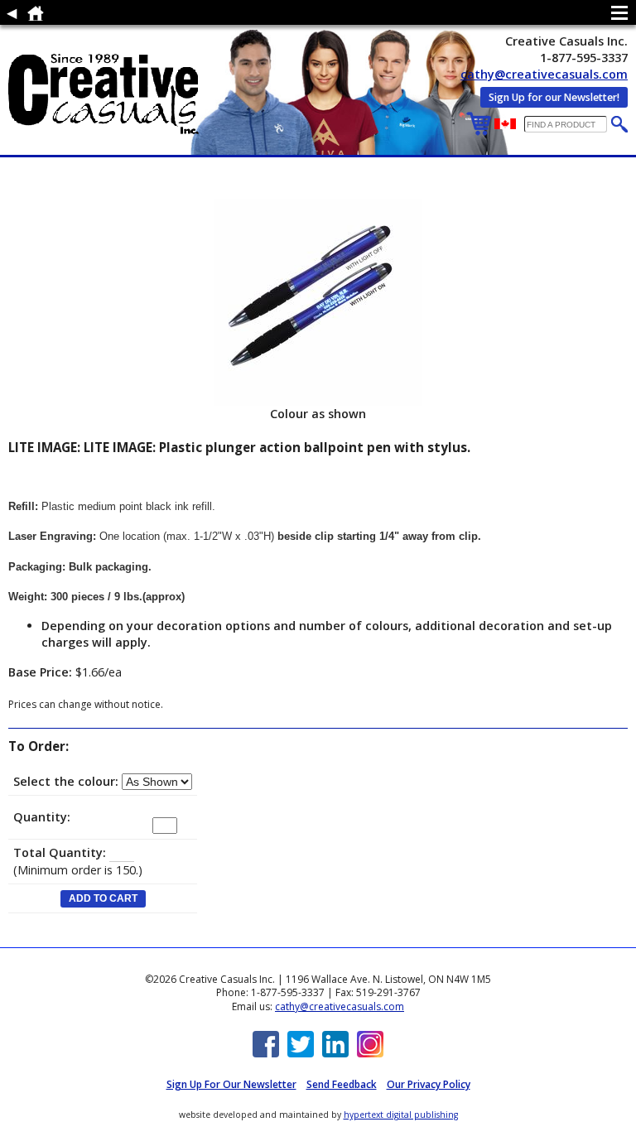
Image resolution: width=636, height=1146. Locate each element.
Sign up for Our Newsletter (231, 1084)
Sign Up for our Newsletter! (554, 97)
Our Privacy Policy (428, 1084)
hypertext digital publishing (401, 1114)
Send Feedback (341, 1084)
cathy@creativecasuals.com (544, 74)
